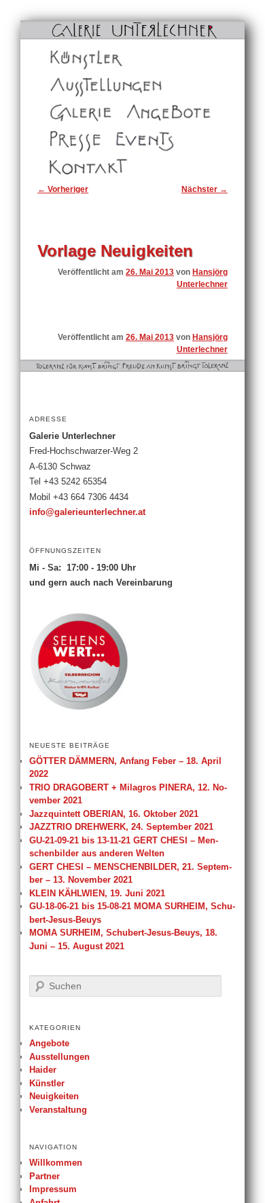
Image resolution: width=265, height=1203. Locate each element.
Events (127, 140)
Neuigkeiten (54, 1096)
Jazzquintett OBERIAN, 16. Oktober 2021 (113, 814)
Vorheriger (62, 189)
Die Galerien (73, 112)
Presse (62, 140)
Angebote (144, 112)
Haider (42, 1070)
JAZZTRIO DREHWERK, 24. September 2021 (121, 827)
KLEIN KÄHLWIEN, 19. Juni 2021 (97, 893)
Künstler (65, 58)
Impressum (53, 1189)
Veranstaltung (58, 1110)
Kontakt (63, 167)
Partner (44, 1176)
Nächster (204, 189)
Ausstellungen (76, 85)
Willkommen (55, 1163)
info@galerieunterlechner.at (87, 512)
